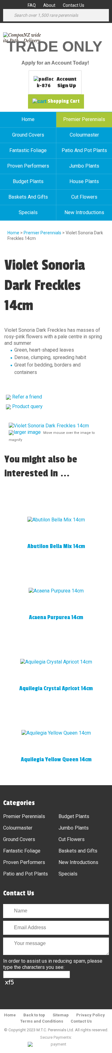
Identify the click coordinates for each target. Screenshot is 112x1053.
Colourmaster (84, 135)
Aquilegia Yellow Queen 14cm (56, 759)
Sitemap (61, 1015)
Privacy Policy (90, 1015)
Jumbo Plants (84, 166)
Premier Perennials (84, 119)
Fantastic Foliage (28, 150)
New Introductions (84, 212)
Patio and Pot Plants (84, 150)
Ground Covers (28, 135)
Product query (27, 406)
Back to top (34, 1015)
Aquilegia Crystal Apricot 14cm (56, 688)
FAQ (32, 5)
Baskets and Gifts (28, 197)
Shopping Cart (64, 101)
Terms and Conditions (41, 1021)
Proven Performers (28, 166)
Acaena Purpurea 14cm (56, 617)
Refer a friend (27, 397)
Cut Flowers (84, 197)
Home (28, 119)
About (49, 5)
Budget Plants (28, 181)
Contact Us (73, 5)
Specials (28, 212)
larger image (27, 432)
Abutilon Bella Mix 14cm (56, 546)
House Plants (84, 181)
